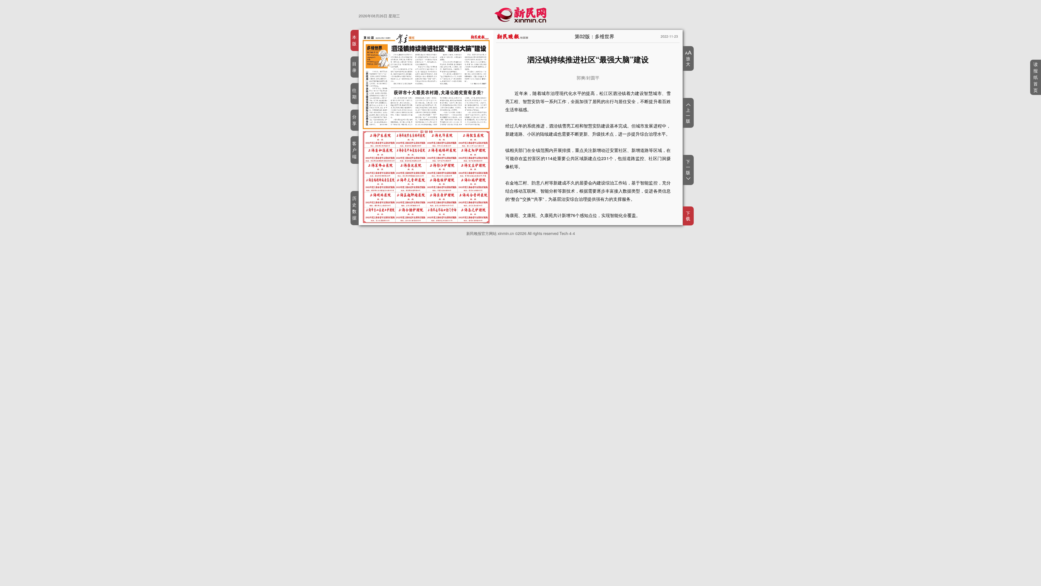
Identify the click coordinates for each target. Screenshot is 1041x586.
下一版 (688, 167)
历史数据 (354, 208)
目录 (354, 66)
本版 (354, 40)
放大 (688, 61)
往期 (354, 93)
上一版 (688, 115)
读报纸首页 (1035, 77)
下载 (688, 216)
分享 (354, 120)
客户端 (354, 150)
